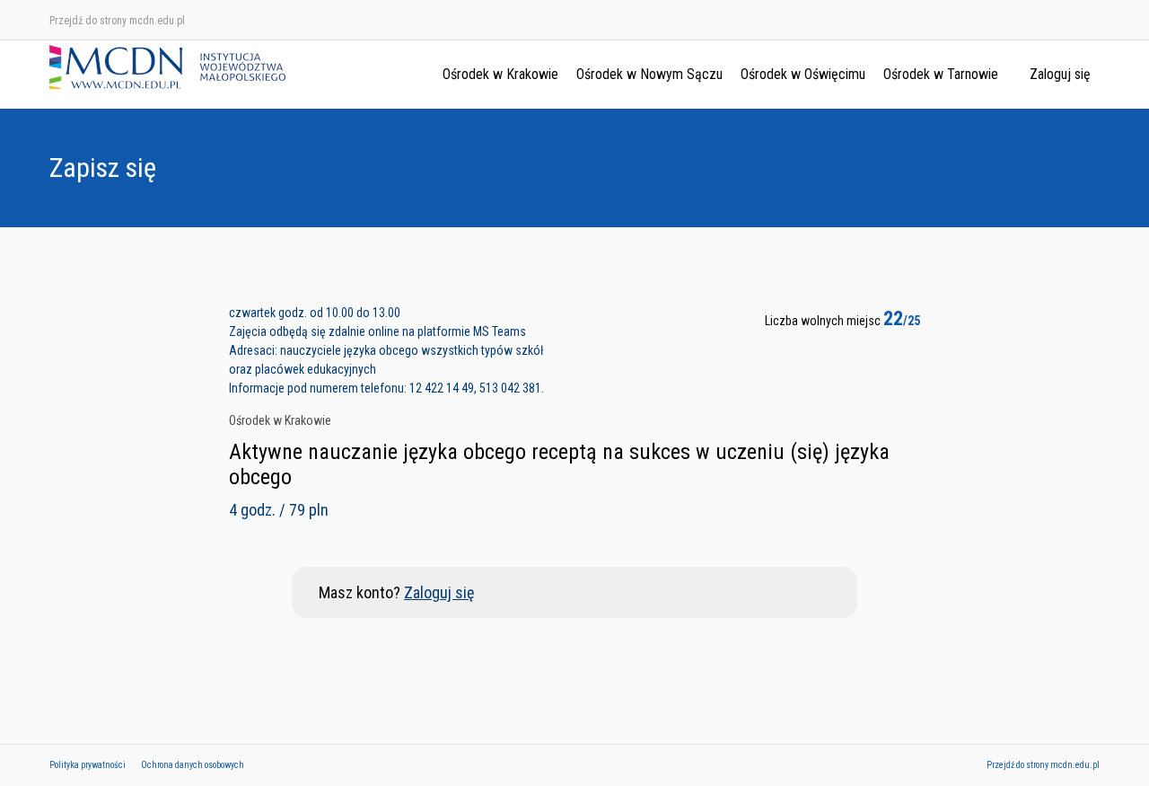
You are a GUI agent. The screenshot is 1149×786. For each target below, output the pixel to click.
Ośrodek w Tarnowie (940, 74)
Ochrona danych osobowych (192, 765)
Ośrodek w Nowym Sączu (649, 74)
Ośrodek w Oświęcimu (803, 74)
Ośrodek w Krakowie (500, 74)
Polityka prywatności (87, 765)
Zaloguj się (1060, 74)
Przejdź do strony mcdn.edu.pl (117, 20)
